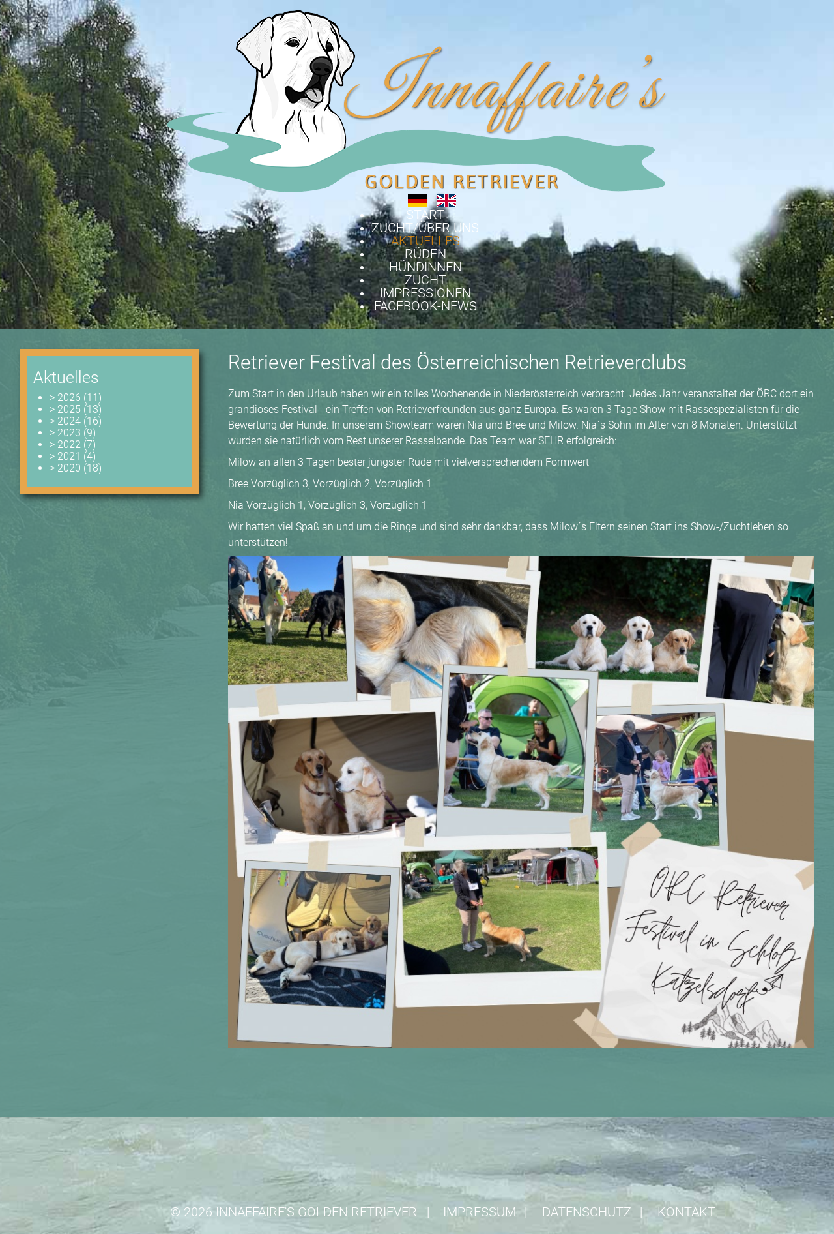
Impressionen (425, 293)
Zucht (425, 280)
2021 (65, 456)
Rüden (425, 254)
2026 (65, 397)
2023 (65, 433)
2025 (65, 409)
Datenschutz (586, 1212)
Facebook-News (425, 306)
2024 (65, 421)
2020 (65, 468)
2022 (65, 444)
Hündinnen (425, 267)
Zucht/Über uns (425, 227)
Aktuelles (425, 240)
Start (425, 214)
